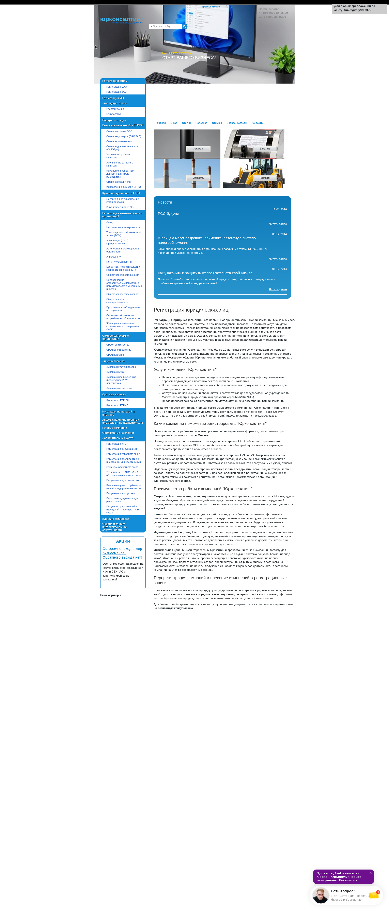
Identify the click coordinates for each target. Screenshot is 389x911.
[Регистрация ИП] (182, 150)
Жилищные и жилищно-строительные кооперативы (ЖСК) (122, 326)
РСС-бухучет (169, 214)
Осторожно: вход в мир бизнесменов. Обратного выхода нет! (122, 553)
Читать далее (278, 223)
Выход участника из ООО (120, 207)
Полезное (201, 123)
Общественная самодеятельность (117, 301)
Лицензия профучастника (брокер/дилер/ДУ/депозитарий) (121, 380)
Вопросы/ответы (237, 123)
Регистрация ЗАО (116, 91)
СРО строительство (117, 344)
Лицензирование (113, 361)
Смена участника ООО (119, 131)
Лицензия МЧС (115, 372)
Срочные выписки (114, 394)
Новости (165, 202)
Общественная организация (122, 275)
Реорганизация (115, 109)
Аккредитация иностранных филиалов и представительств (122, 421)
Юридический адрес (115, 518)
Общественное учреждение (122, 294)
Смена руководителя (118, 181)
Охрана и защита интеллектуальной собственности (114, 526)
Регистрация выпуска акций (122, 449)
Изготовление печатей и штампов (118, 413)
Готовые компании (114, 427)
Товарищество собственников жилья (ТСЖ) (123, 234)
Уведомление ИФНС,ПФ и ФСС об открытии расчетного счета (124, 474)
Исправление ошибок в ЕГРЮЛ (124, 187)
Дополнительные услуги (118, 437)
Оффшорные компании (118, 432)
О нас (174, 123)
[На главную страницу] (121, 23)
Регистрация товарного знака (123, 454)
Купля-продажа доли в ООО (121, 193)
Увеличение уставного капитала (119, 156)
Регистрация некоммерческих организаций (122, 215)
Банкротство (113, 114)
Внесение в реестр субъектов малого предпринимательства (123, 487)
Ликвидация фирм (114, 103)
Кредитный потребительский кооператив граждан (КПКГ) (123, 268)
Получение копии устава (120, 493)
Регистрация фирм (114, 80)
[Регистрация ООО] (249, 150)
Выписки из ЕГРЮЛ (117, 400)
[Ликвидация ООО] (249, 179)
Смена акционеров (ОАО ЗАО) (123, 136)
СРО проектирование (118, 349)
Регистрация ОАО (116, 86)
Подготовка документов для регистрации (122, 500)
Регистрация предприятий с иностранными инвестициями (123, 460)
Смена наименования (119, 141)
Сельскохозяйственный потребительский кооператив (123, 317)
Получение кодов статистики (123, 480)
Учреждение (113, 256)
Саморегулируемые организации (115, 337)
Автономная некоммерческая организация (123, 250)
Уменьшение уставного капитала (119, 164)
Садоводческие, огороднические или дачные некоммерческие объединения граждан (124, 285)
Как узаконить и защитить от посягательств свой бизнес (205, 273)
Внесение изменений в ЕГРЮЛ (122, 125)
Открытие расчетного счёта (122, 467)
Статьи (186, 123)
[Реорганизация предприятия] (182, 179)
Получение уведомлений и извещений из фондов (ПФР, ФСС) (122, 509)
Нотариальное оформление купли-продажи (122, 201)
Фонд (109, 222)
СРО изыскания (115, 354)
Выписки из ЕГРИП (117, 405)
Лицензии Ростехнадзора (121, 367)
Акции (123, 541)
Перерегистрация (114, 120)
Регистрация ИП (113, 98)
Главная (161, 123)
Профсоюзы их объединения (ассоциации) (123, 309)
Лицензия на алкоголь (119, 388)
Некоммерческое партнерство (123, 227)
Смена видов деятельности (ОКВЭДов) (122, 148)
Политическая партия (119, 261)
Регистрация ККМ (116, 443)
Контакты (257, 123)
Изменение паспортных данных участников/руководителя (120, 173)
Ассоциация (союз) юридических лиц (117, 242)
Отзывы (217, 123)
